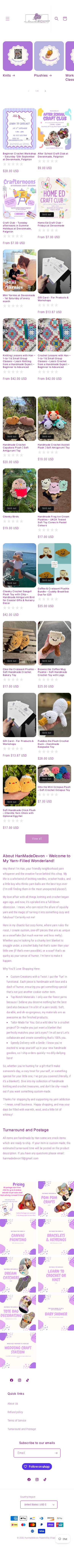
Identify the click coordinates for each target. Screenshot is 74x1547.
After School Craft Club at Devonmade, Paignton (53, 155)
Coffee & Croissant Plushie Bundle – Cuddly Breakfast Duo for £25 (53, 591)
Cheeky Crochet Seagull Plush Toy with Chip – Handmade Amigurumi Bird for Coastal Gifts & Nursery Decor (19, 597)
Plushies (41, 75)
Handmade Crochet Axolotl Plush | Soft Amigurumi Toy (54, 446)
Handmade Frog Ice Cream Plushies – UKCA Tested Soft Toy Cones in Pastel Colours (53, 521)
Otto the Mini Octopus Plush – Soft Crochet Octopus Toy (54, 788)
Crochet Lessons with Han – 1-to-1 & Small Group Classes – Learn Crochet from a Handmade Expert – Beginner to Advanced (54, 361)
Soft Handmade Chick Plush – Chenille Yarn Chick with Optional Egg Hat (19, 813)
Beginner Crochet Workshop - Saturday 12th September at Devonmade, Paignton (19, 156)
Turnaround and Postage (22, 1429)
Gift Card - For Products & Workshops (53, 299)
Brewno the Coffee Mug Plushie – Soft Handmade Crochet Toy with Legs (52, 672)
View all (37, 838)
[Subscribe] (56, 1453)
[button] (7, 19)
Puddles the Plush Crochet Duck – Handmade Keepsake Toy (53, 744)
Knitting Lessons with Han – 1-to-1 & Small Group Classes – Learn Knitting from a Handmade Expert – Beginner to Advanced (19, 361)
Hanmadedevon (32, 1538)
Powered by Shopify (48, 1538)
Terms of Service (17, 1420)
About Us (13, 1403)
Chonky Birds (11, 516)
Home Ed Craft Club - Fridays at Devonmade (51, 224)
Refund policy (15, 1412)
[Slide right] (45, 91)
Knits (7, 75)
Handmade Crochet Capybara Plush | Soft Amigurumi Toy (16, 447)
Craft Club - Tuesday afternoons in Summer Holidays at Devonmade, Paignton (17, 227)
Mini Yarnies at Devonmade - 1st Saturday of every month (19, 298)
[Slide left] (28, 91)
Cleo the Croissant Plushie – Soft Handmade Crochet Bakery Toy (19, 672)
